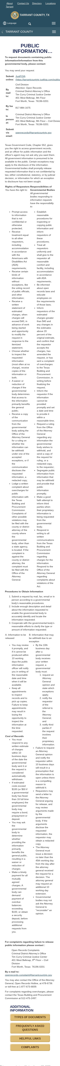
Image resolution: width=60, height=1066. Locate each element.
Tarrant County (19, 31)
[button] (30, 24)
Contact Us (23, 3)
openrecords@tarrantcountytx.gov (34, 132)
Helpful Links (30, 1038)
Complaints (30, 1047)
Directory (37, 3)
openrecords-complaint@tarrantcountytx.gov (28, 975)
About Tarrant (9, 5)
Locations (51, 3)
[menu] (53, 23)
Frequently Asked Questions (30, 1028)
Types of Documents (30, 1017)
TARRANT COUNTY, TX (34, 15)
